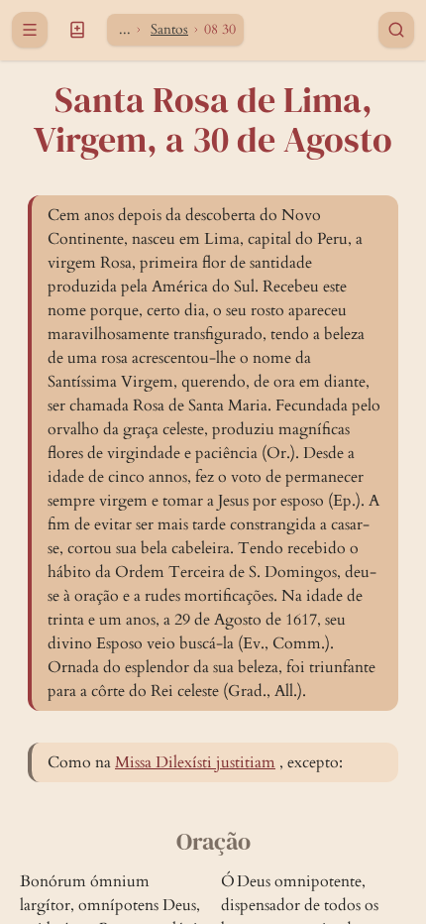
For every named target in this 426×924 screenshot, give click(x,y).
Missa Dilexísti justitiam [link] (195, 762)
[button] (77, 30)
